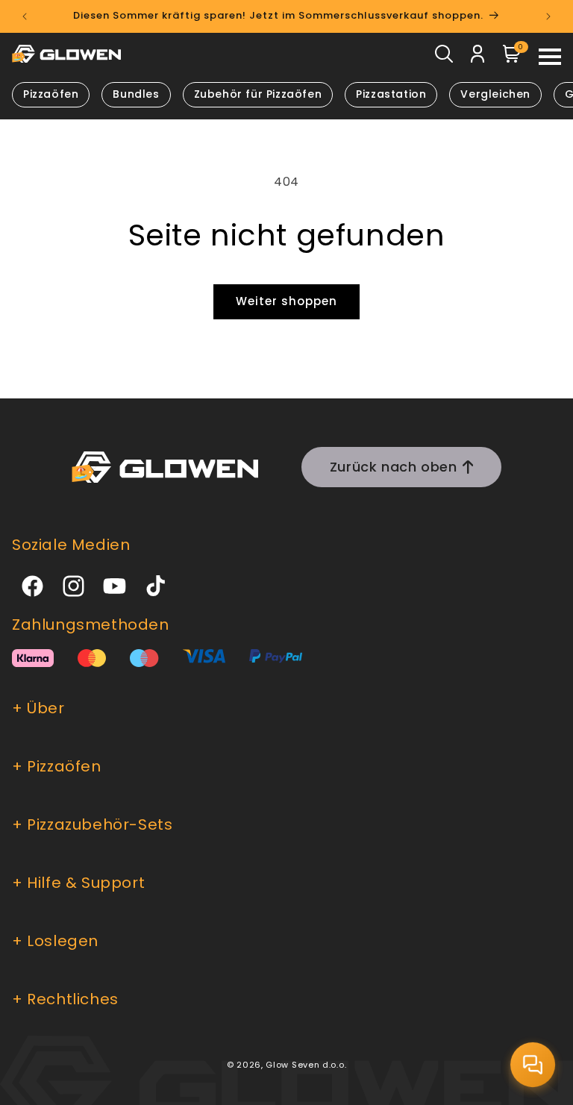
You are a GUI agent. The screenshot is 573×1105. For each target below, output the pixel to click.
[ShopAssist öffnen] (532, 1064)
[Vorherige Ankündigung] (24, 16)
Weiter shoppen (286, 301)
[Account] (478, 57)
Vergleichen (495, 94)
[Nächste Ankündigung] (548, 16)
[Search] (444, 57)
